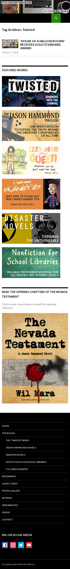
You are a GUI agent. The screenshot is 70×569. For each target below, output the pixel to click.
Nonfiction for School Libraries (26, 461)
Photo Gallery (11, 490)
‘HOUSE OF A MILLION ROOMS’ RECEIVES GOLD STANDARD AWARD (42, 44)
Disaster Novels (15, 454)
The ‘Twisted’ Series (17, 440)
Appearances (10, 505)
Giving (6, 512)
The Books (8, 433)
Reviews (7, 497)
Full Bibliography (17, 469)
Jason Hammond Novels (21, 447)
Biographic (9, 476)
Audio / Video (10, 483)
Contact (7, 519)
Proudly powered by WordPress (18, 564)
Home (5, 425)
